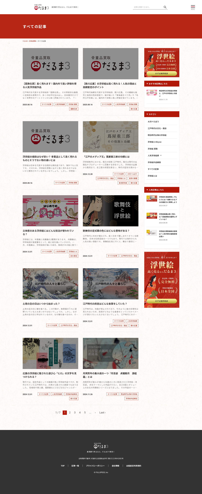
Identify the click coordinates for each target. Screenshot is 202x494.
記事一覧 (75, 465)
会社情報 (115, 465)
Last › (102, 412)
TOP (63, 465)
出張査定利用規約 (133, 465)
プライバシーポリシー (95, 465)
